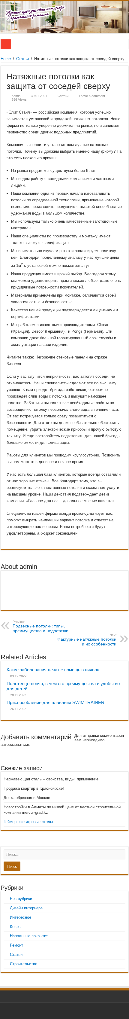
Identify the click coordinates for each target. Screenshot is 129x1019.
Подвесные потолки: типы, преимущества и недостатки (40, 626)
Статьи (22, 58)
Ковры (15, 926)
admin (16, 96)
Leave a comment (92, 96)
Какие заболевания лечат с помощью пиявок (53, 669)
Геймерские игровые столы (28, 821)
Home (6, 58)
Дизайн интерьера (26, 908)
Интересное (20, 917)
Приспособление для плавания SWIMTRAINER (55, 702)
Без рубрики (21, 898)
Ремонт (16, 945)
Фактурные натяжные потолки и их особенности (86, 639)
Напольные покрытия (29, 936)
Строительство (23, 964)
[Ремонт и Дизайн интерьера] (64, 17)
